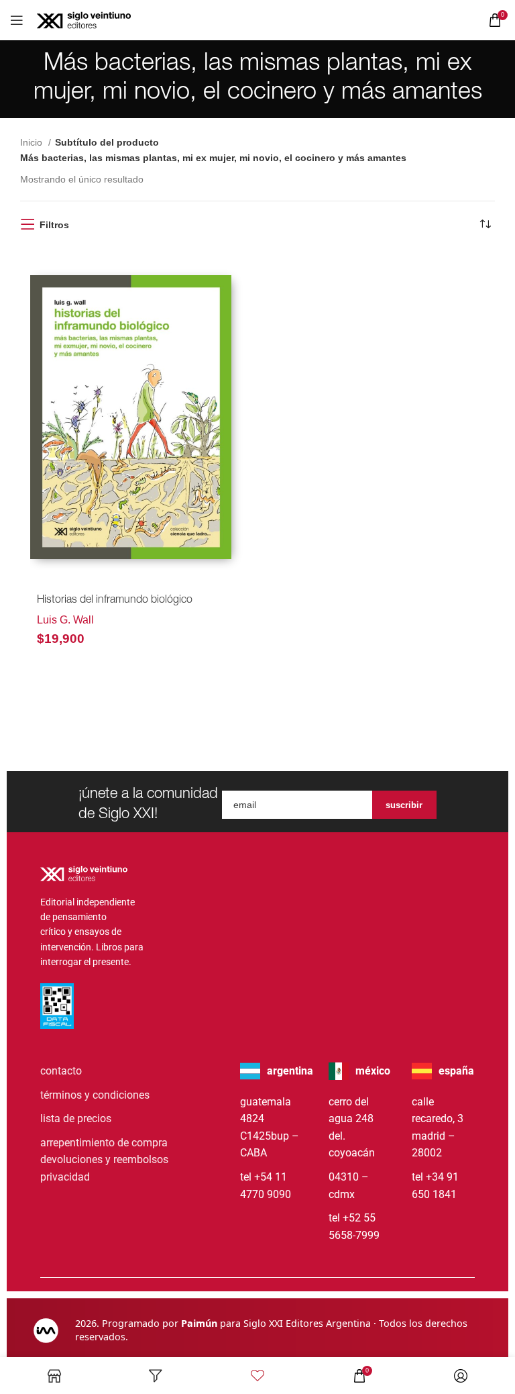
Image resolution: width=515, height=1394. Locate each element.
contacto (61, 1070)
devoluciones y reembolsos (104, 1159)
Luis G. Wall (65, 620)
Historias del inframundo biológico (114, 600)
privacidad (65, 1177)
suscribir (404, 805)
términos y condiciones (95, 1095)
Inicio (32, 142)
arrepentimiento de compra (104, 1142)
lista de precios (75, 1118)
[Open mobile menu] (16, 20)
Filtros (54, 224)
